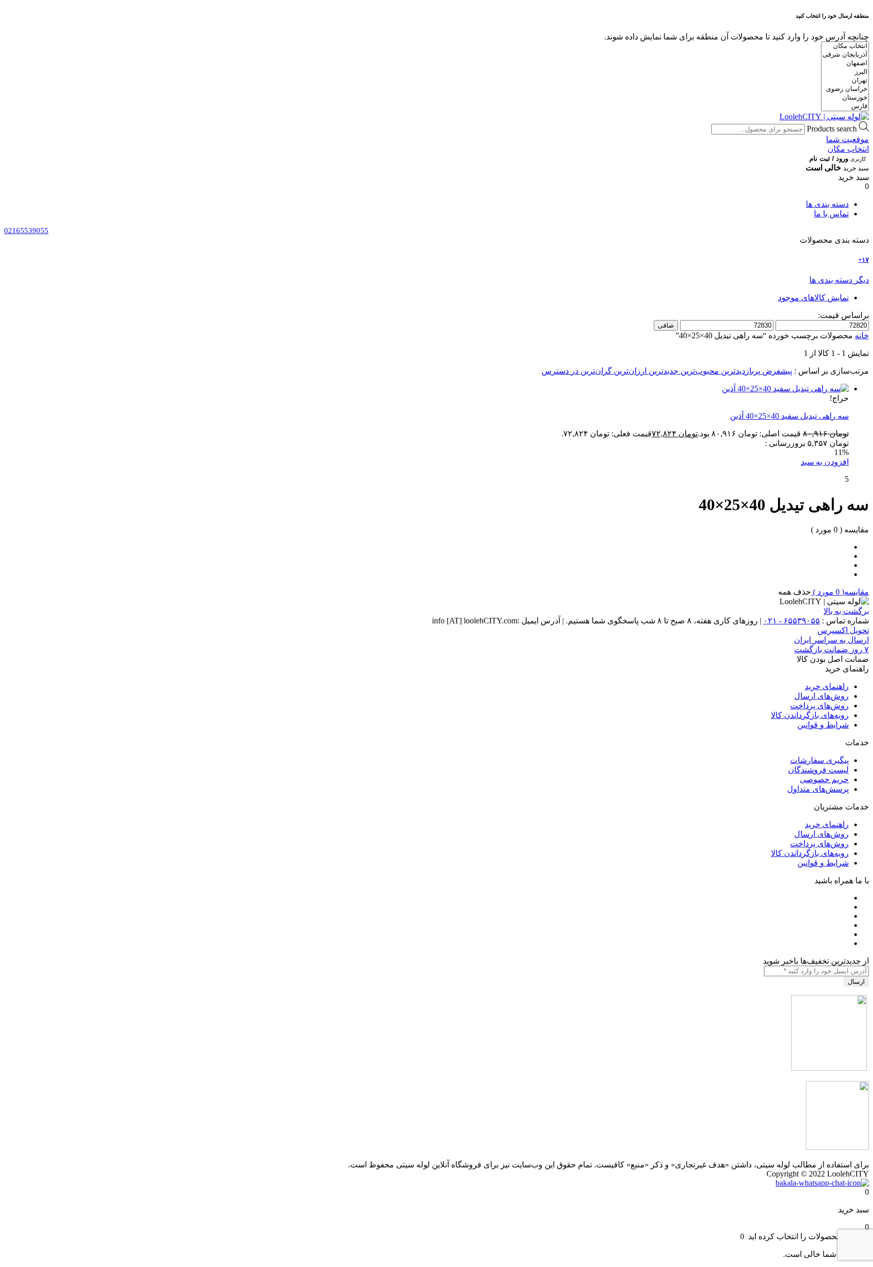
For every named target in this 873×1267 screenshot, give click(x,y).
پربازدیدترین (739, 371)
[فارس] (844, 106)
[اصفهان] (844, 63)
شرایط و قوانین (823, 724)
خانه (862, 335)
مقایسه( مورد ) (840, 591)
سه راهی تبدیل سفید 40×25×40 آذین (789, 416)
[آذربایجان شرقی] (844, 55)
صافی (666, 325)
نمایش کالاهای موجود (813, 297)
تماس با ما (831, 213)
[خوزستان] (844, 98)
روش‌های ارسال (821, 696)
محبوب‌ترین (698, 371)
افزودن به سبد (825, 462)
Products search (832, 128)
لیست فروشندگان (818, 769)
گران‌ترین (595, 371)
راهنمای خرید (827, 686)
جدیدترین (662, 371)
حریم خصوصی (824, 779)
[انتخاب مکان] (844, 46)
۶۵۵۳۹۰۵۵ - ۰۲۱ (791, 620)
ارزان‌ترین (629, 371)
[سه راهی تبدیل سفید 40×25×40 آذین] (785, 388)
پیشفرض (776, 371)
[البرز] (844, 72)
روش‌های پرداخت (819, 705)
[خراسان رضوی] (844, 89)
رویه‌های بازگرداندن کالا (810, 715)
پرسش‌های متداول (818, 789)
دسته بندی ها (827, 204)
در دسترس (560, 371)
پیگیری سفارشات (819, 760)
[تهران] (844, 80)
